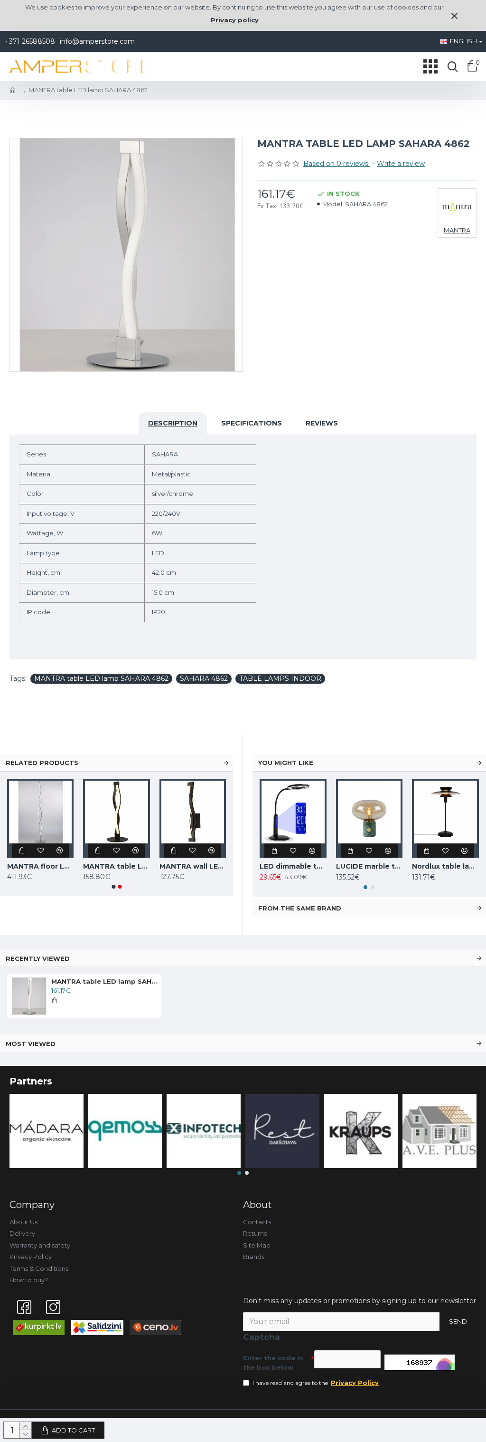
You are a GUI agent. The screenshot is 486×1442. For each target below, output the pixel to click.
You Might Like (285, 762)
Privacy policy (235, 20)
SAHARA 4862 (204, 678)
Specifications (251, 423)
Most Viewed (31, 1043)
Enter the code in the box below (273, 1362)
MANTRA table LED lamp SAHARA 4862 (101, 678)
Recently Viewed (38, 958)
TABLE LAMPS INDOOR (280, 678)
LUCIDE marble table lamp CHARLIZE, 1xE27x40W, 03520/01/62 (369, 866)
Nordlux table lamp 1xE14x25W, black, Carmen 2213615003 (445, 866)
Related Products (42, 762)
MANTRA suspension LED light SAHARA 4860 (97, 866)
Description (172, 423)
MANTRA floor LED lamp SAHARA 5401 (173, 866)
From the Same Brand (299, 908)
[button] (113, 887)
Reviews (322, 423)
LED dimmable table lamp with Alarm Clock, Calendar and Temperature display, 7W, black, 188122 (293, 866)
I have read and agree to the (315, 1382)
